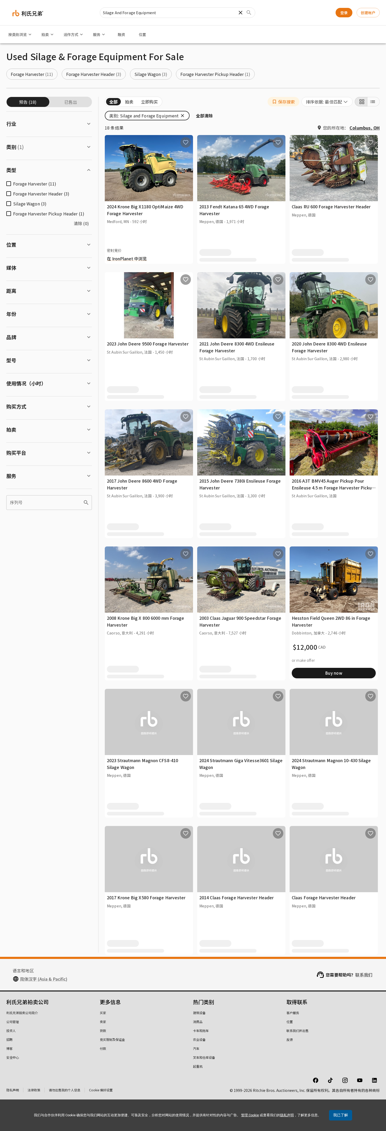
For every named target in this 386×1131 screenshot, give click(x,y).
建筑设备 (199, 1012)
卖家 (103, 1021)
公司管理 (12, 1021)
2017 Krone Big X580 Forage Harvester (146, 897)
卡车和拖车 (201, 1030)
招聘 (9, 1039)
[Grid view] (361, 101)
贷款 (103, 1030)
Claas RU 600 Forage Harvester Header (331, 206)
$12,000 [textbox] (305, 647)
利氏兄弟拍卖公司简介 (22, 1012)
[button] (32, 74)
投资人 (11, 1030)
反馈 (289, 1039)
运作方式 (71, 34)
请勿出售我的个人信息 (64, 1090)
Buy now (333, 673)
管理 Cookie (250, 1115)
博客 (9, 1048)
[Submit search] (249, 12)
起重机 (197, 1066)
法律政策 (34, 1090)
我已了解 (340, 1115)
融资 (121, 34)
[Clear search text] (240, 12)
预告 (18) (27, 102)
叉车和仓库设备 (204, 1057)
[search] (86, 502)
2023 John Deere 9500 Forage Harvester (148, 343)
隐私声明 (12, 1090)
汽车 (196, 1048)
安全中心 (12, 1057)
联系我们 (363, 975)
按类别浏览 (17, 34)
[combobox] (327, 101)
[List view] (373, 101)
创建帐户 (368, 12)
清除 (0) (81, 223)
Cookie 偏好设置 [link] (101, 1090)
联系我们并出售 (297, 1030)
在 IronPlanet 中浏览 (127, 258)
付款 (103, 1048)
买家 (103, 1012)
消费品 (197, 1021)
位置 (142, 34)
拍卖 (45, 34)
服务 (96, 34)
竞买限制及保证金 (112, 1039)
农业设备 (199, 1039)
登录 (344, 12)
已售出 (70, 102)
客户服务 (292, 1012)
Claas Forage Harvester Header (324, 897)
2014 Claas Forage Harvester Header (236, 897)
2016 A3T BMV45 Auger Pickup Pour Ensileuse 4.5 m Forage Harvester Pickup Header (333, 487)
